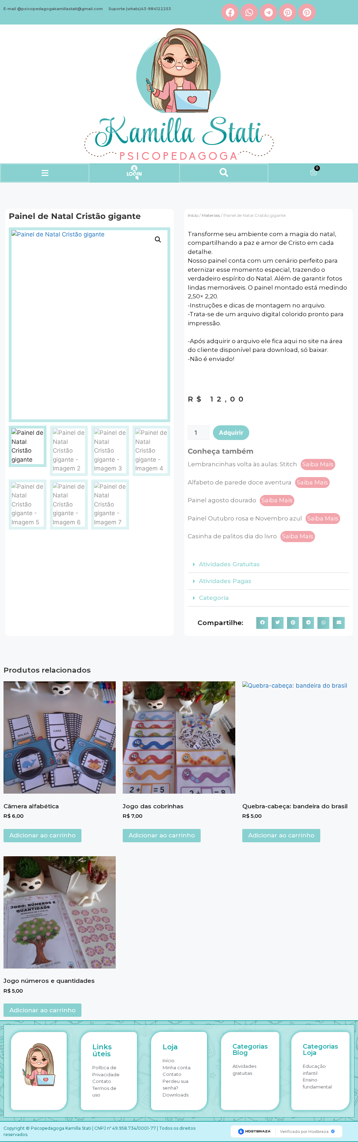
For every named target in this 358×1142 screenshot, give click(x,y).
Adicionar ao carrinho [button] (42, 835)
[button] (45, 173)
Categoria (214, 597)
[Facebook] (230, 12)
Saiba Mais (318, 464)
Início (193, 215)
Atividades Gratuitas (229, 564)
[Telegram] (268, 12)
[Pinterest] (287, 12)
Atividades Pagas (225, 580)
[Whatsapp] (249, 12)
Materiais (211, 215)
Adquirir (231, 432)
